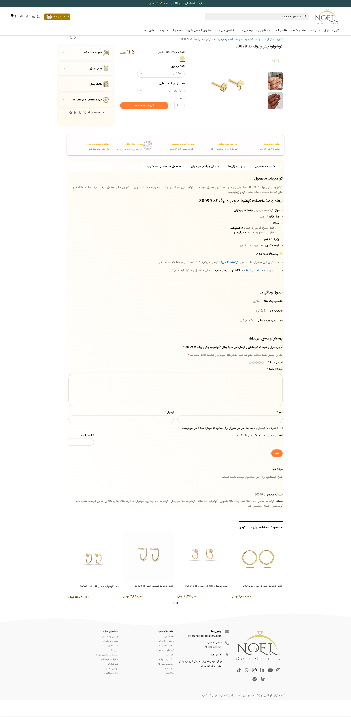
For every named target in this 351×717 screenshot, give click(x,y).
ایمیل (169, 412)
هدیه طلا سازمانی (110, 641)
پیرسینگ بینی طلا (165, 664)
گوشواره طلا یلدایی (157, 501)
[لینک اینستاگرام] (278, 670)
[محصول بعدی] (67, 38)
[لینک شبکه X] (84, 113)
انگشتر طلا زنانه (166, 659)
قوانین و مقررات (111, 668)
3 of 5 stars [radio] (256, 362)
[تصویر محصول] (257, 557)
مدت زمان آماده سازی (172, 83)
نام (280, 412)
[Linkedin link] (75, 113)
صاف (180, 98)
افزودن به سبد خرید (144, 105)
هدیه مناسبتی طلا (258, 506)
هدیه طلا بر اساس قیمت (104, 501)
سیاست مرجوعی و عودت (107, 655)
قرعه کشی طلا (61, 16)
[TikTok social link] (239, 670)
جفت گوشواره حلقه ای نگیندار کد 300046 (206, 586)
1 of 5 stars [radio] (262, 362)
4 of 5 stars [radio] (253, 362)
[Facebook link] (89, 113)
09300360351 (212, 647)
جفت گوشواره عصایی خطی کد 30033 (154, 586)
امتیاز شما (275, 362)
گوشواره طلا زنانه (244, 39)
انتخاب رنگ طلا (175, 52)
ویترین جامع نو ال (110, 636)
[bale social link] (254, 670)
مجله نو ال (113, 645)
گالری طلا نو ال (275, 39)
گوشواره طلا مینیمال (183, 501)
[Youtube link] (270, 670)
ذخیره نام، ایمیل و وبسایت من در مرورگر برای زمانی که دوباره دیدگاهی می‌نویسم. (229, 428)
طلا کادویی (226, 501)
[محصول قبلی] (75, 38)
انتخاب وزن (178, 66)
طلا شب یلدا (242, 501)
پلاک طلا (169, 673)
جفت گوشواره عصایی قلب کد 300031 (99, 586)
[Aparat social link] (262, 679)
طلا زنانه (259, 39)
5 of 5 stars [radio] (250, 362)
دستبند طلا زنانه (166, 641)
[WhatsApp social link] (246, 670)
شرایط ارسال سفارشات (108, 659)
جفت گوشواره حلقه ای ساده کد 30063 (263, 586)
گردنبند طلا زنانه (166, 645)
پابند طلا (169, 655)
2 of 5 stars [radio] (259, 362)
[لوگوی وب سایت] (326, 16)
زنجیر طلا (169, 668)
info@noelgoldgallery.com (205, 636)
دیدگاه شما (275, 369)
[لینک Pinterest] (80, 113)
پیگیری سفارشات (111, 673)
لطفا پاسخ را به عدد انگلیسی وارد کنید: (259, 435)
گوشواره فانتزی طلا (132, 501)
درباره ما (114, 650)
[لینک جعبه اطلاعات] (259, 145)
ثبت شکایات (112, 664)
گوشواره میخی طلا (223, 39)
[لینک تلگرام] (70, 113)
